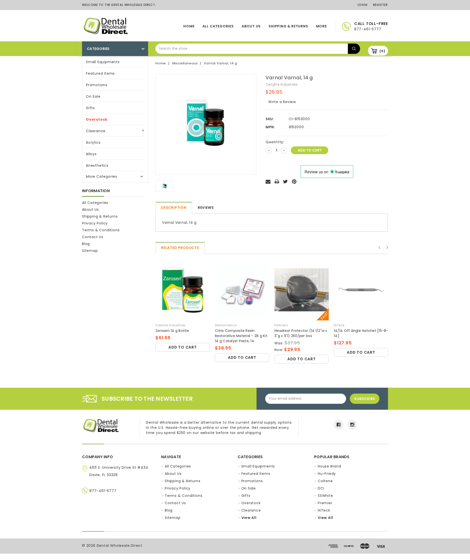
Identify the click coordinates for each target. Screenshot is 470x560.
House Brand (329, 466)
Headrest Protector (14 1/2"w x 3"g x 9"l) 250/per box (300, 333)
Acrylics (93, 142)
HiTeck (324, 510)
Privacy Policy (95, 223)
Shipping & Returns (288, 26)
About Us (251, 26)
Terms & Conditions (100, 230)
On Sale (93, 96)
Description (174, 207)
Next (387, 247)
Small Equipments (103, 61)
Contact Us (92, 236)
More (321, 26)
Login (362, 5)
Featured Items (100, 73)
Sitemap (90, 250)
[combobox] (251, 49)
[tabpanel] (182, 306)
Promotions (96, 84)
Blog (86, 243)
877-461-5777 (103, 490)
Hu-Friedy (327, 473)
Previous (379, 247)
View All (249, 517)
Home (188, 26)
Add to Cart (182, 347)
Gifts (90, 107)
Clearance (96, 130)
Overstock (96, 119)
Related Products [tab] (180, 247)
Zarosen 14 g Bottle (172, 330)
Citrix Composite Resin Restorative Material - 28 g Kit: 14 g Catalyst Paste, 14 (241, 335)
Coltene (325, 480)
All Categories (218, 26)
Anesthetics (97, 165)
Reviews (206, 207)
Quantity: (275, 142)
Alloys (91, 154)
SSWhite (325, 495)
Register (380, 5)
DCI (321, 488)
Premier (325, 503)
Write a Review (282, 101)
